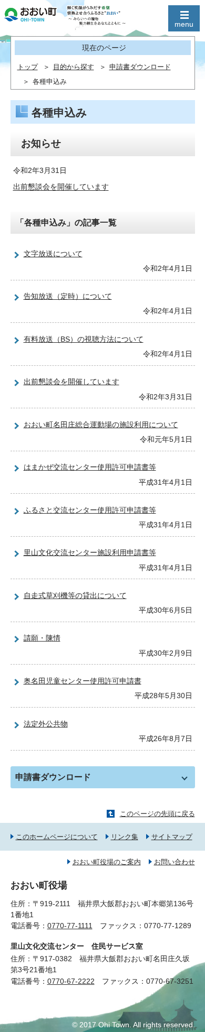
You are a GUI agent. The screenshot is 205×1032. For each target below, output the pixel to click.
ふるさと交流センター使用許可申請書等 (90, 510)
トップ (27, 67)
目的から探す (73, 67)
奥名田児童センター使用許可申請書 (82, 681)
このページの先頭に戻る (157, 814)
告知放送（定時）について (68, 296)
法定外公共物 (46, 724)
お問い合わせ (174, 862)
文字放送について (53, 253)
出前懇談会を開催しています (61, 187)
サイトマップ (171, 837)
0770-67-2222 (71, 981)
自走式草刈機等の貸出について (75, 595)
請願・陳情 (42, 638)
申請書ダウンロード (140, 67)
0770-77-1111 (70, 925)
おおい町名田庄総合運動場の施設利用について (101, 424)
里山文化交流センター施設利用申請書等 (90, 552)
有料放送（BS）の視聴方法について (84, 339)
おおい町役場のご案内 (107, 862)
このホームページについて (57, 837)
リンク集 (124, 837)
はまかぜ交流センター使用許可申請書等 (90, 467)
